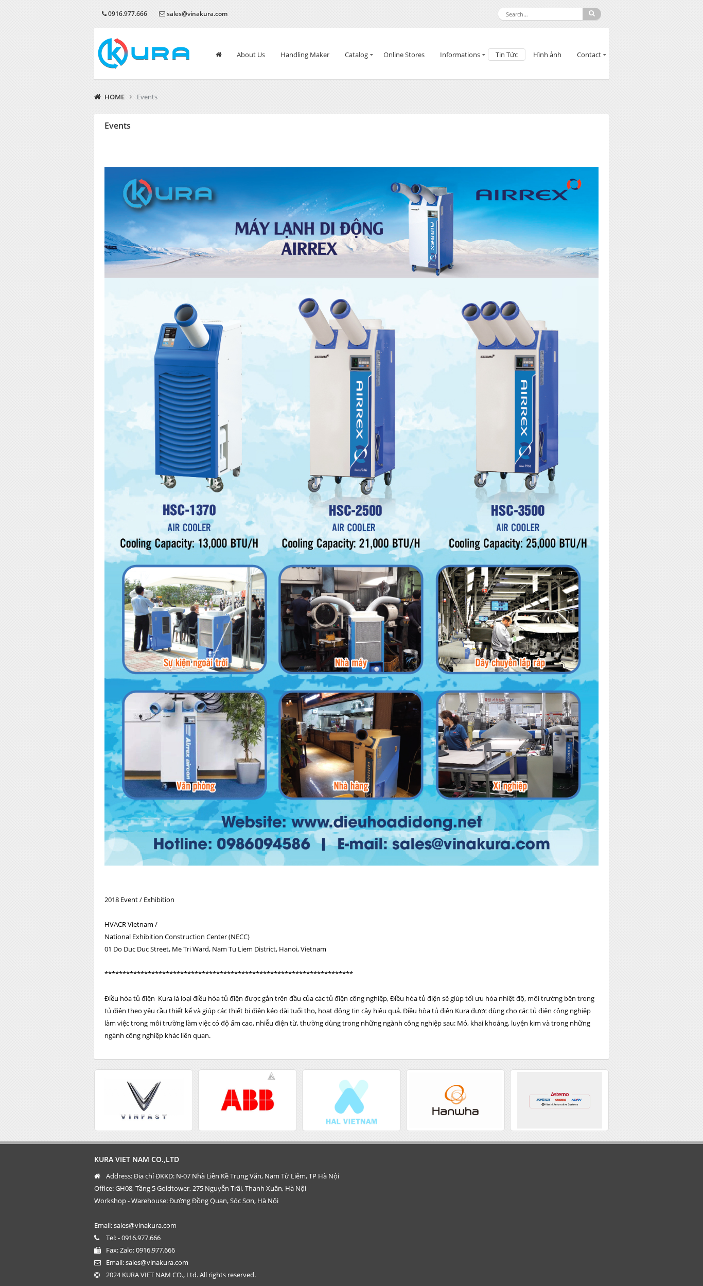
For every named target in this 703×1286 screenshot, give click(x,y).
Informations (460, 54)
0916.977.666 (127, 13)
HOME (114, 96)
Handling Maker (304, 54)
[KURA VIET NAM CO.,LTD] (143, 53)
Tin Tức (507, 54)
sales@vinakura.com (197, 13)
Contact (589, 54)
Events (147, 96)
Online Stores (404, 54)
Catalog (356, 54)
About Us (251, 54)
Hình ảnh (547, 54)
